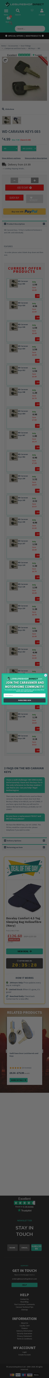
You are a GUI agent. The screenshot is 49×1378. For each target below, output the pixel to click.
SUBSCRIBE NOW (24, 700)
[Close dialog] (45, 675)
